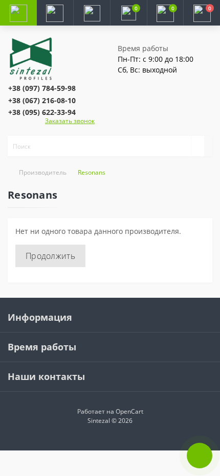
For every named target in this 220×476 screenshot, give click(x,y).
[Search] (197, 146)
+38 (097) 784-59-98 (42, 88)
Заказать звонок (70, 120)
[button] (91, 13)
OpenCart (129, 411)
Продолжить (50, 255)
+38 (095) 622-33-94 (42, 112)
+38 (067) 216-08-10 (42, 100)
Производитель (43, 172)
